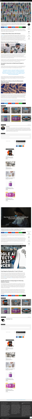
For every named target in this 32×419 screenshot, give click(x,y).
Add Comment (28, 36)
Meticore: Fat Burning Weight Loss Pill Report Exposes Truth (26, 118)
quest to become (28, 406)
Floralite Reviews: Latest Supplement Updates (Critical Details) (16, 118)
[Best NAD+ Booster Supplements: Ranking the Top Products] (10, 173)
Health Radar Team (29, 231)
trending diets (4, 99)
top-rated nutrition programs (10, 99)
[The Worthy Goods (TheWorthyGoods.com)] (10, 163)
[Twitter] (18, 146)
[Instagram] (20, 146)
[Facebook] (16, 146)
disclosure (15, 409)
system (16, 238)
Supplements (5, 116)
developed (13, 234)
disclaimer (12, 409)
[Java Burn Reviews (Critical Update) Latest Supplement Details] (10, 343)
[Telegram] (21, 146)
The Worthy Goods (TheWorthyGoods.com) (16, 110)
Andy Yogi (29, 26)
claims (11, 277)
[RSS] (23, 146)
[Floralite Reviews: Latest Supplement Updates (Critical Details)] (10, 194)
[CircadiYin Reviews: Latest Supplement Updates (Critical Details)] (10, 183)
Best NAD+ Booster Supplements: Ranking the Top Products (26, 110)
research (3, 35)
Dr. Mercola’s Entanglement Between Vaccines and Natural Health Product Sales (16, 399)
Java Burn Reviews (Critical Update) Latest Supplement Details (6, 110)
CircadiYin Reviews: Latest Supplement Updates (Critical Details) (5, 118)
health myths (21, 99)
